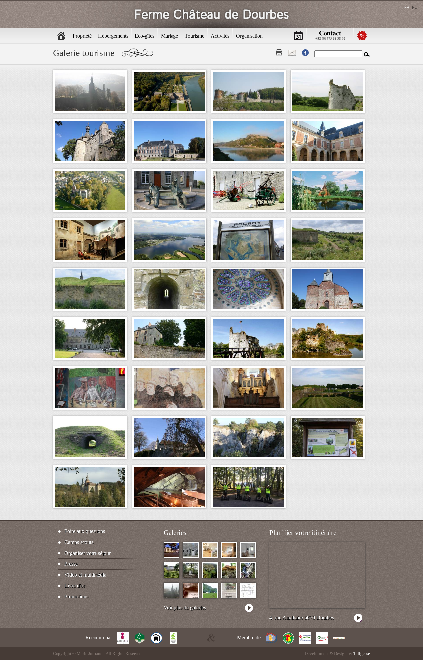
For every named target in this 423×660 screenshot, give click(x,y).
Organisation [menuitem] (249, 36)
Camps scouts (78, 542)
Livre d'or (74, 585)
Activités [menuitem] (220, 36)
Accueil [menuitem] (61, 35)
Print (279, 52)
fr (406, 7)
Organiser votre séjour (87, 553)
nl (414, 7)
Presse (71, 564)
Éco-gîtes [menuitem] (144, 36)
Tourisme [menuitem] (194, 36)
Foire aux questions (84, 531)
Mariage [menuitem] (169, 36)
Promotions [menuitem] (362, 35)
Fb (305, 52)
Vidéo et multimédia (85, 575)
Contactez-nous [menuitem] (330, 35)
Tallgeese (361, 653)
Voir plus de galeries (185, 607)
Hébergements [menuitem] (113, 36)
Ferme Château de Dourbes (211, 14)
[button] (90, 91)
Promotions (76, 596)
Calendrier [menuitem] (298, 35)
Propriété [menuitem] (82, 36)
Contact (292, 52)
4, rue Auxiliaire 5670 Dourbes (301, 617)
